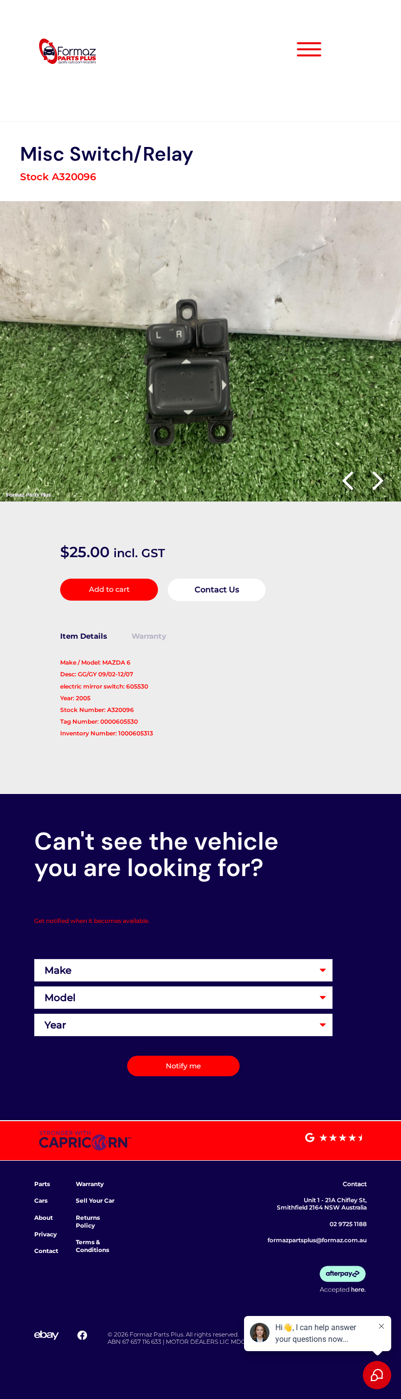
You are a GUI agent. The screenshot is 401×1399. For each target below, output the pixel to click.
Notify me (183, 1066)
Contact (46, 1250)
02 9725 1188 (348, 1224)
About (43, 1217)
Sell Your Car (95, 1200)
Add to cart (109, 589)
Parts (42, 1184)
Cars (40, 1200)
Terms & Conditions (92, 1245)
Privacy (45, 1234)
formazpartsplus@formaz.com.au (317, 1240)
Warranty (90, 1184)
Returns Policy (88, 1221)
